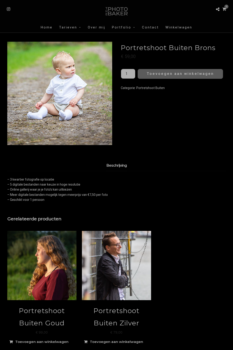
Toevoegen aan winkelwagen (180, 74)
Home (47, 27)
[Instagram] (8, 9)
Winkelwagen (178, 27)
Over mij (96, 27)
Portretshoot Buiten (150, 88)
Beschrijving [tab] (116, 165)
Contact (150, 27)
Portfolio (121, 27)
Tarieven (68, 27)
